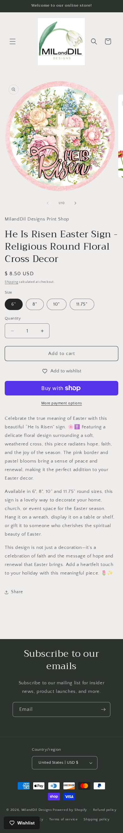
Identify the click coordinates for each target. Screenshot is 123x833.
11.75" (82, 304)
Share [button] (17, 591)
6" (13, 304)
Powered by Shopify (70, 809)
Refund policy (105, 810)
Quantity (13, 318)
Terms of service (63, 819)
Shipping (11, 282)
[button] (13, 41)
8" (34, 304)
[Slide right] (75, 203)
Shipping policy (97, 819)
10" (56, 304)
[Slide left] (48, 203)
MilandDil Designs (36, 809)
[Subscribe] (103, 709)
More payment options (61, 403)
